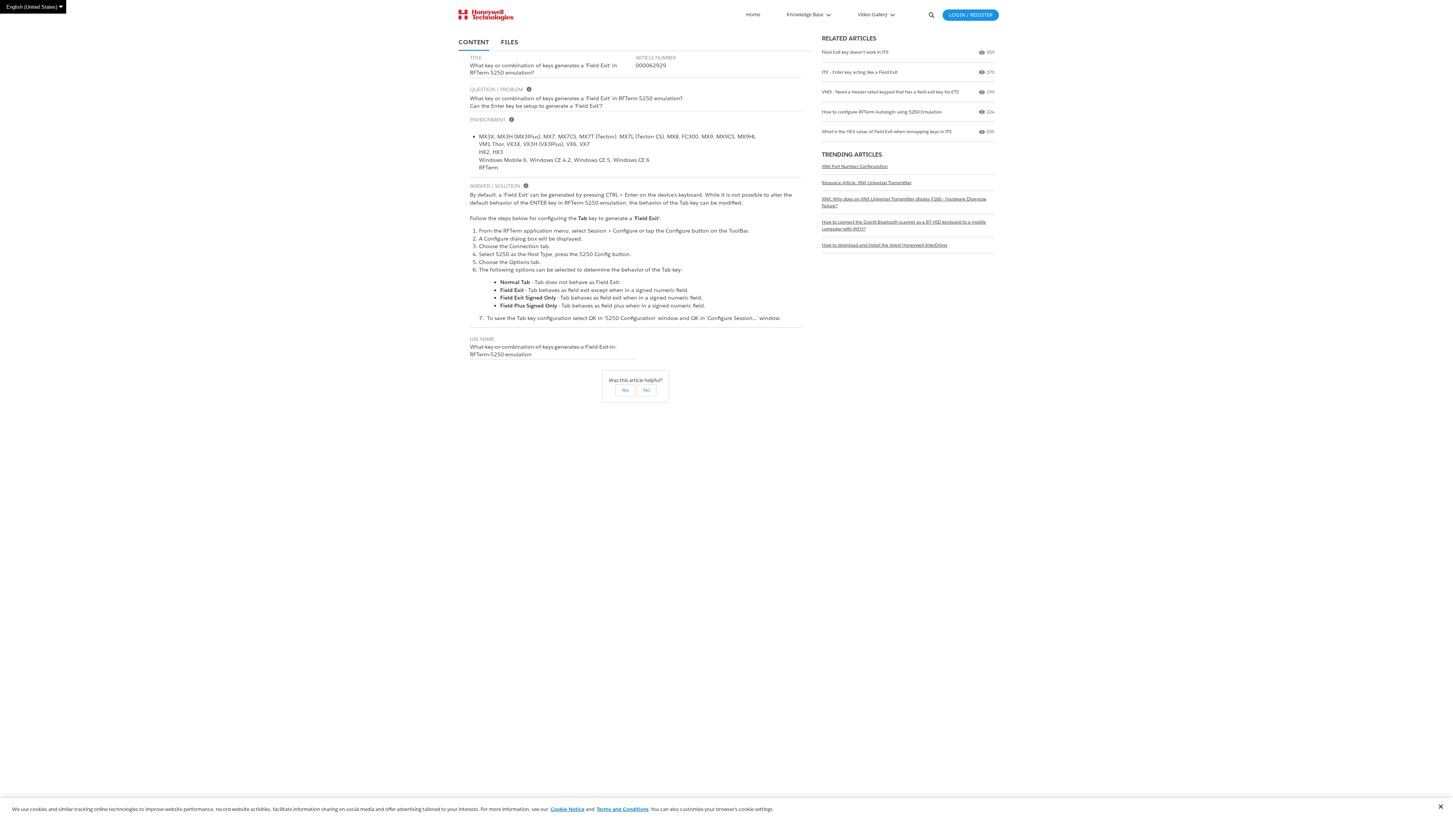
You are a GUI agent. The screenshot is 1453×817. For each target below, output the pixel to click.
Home (753, 14)
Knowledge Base (805, 14)
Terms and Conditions (623, 809)
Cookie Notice (568, 809)
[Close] (1441, 806)
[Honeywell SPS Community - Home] (486, 15)
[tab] (474, 43)
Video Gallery (872, 14)
